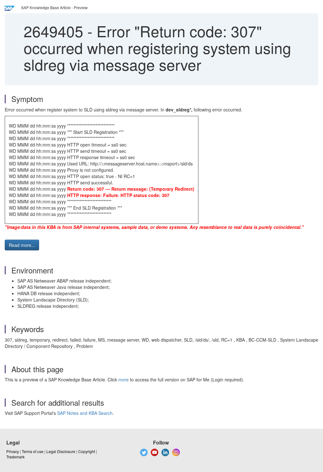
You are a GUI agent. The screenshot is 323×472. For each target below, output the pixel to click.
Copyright (86, 451)
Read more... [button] (22, 245)
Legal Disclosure (60, 451)
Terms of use (33, 451)
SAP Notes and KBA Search (85, 413)
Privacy (12, 451)
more (123, 379)
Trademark (15, 456)
